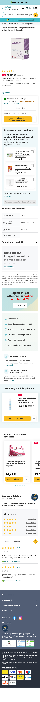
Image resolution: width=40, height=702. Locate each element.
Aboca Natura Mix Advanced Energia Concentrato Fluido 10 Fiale (23, 168)
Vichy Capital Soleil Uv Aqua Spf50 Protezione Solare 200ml (27, 401)
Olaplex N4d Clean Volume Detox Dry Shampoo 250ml (21, 181)
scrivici (11, 380)
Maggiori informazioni (11, 103)
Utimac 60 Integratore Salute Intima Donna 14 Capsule (15, 463)
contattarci (8, 365)
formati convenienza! (26, 20)
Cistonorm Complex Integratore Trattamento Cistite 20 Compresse (22, 154)
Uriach (23, 235)
